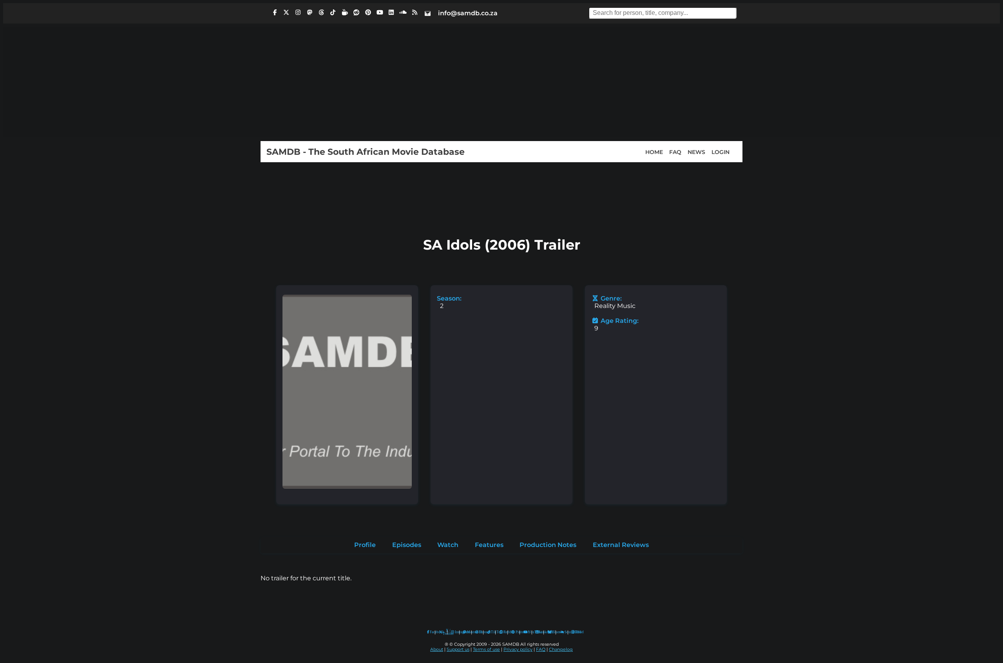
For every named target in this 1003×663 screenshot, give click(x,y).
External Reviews (621, 545)
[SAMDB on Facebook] (274, 12)
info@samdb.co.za (468, 13)
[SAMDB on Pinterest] (367, 12)
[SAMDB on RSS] (414, 12)
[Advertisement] (501, 82)
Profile (365, 545)
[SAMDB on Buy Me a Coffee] (344, 12)
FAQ (675, 151)
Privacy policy (517, 649)
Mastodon (467, 632)
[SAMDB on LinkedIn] (391, 12)
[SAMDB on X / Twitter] (286, 12)
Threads (479, 632)
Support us (458, 649)
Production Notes (548, 545)
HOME (654, 151)
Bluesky (549, 632)
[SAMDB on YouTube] (379, 12)
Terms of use (486, 649)
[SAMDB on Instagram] (298, 12)
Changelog (561, 649)
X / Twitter (443, 632)
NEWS (696, 151)
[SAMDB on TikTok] (333, 12)
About (436, 649)
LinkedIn (539, 632)
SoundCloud (562, 632)
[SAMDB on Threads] (321, 12)
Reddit (503, 632)
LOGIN (721, 151)
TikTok (491, 632)
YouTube (525, 632)
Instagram (455, 632)
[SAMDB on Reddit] (356, 12)
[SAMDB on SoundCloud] (403, 12)
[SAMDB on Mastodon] (309, 12)
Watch (447, 545)
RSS (575, 632)
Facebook (430, 632)
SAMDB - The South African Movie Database (365, 152)
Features (489, 545)
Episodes (406, 545)
